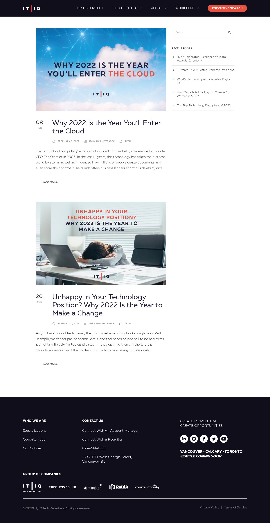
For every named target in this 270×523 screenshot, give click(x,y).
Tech (128, 142)
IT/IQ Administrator (102, 142)
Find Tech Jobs (125, 8)
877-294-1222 (93, 448)
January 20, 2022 (68, 324)
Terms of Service (235, 507)
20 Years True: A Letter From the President (205, 70)
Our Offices (32, 448)
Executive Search (227, 8)
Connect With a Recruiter (102, 439)
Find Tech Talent (89, 8)
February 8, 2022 (68, 142)
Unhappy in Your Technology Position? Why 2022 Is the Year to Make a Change (107, 305)
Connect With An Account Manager (110, 430)
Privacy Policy (209, 507)
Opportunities (34, 439)
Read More (50, 182)
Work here (184, 8)
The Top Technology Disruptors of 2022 (204, 105)
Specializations (34, 430)
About (156, 8)
